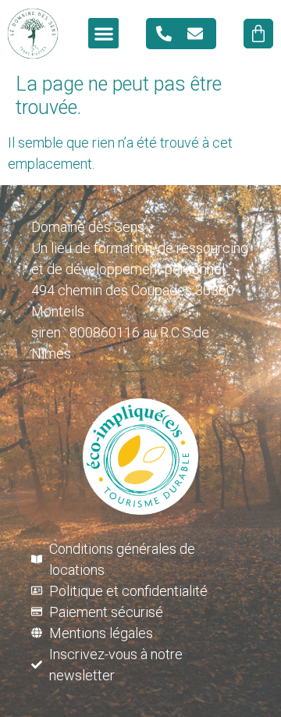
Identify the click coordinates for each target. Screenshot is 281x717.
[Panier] (258, 33)
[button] (103, 33)
